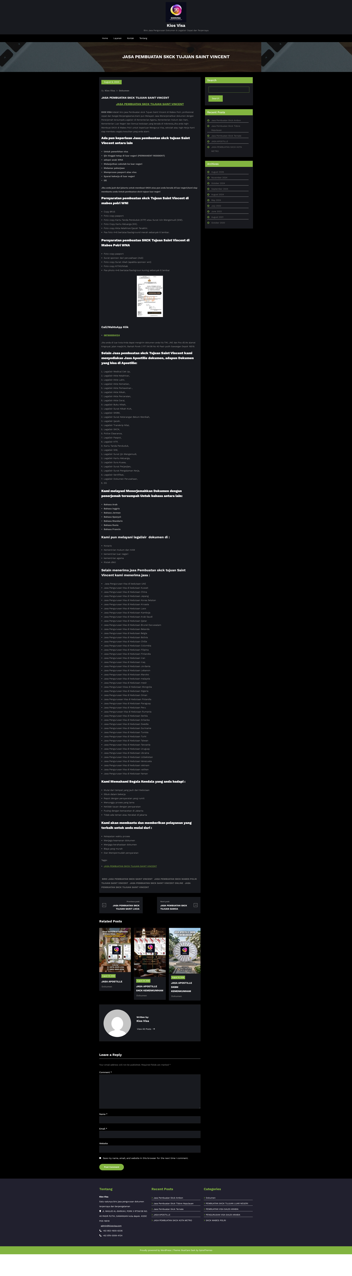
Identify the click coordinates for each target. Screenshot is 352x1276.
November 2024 (219, 177)
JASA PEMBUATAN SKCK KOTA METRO (173, 1220)
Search (215, 98)
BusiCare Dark (188, 1250)
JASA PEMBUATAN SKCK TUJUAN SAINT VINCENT (150, 104)
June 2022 (216, 211)
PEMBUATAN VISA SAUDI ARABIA (222, 1209)
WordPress (166, 1250)
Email (103, 1128)
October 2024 (218, 183)
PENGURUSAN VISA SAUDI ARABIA (223, 1215)
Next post (164, 901)
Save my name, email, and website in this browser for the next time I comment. (145, 1158)
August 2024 (217, 194)
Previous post (133, 901)
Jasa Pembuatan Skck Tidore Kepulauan (173, 1203)
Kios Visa (176, 25)
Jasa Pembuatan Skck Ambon (226, 120)
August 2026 (217, 172)
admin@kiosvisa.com (111, 1226)
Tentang (143, 38)
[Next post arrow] (195, 905)
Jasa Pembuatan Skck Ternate (226, 136)
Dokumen (124, 90)
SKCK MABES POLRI (216, 1220)
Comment (105, 1072)
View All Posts (144, 1029)
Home (105, 38)
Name (103, 1114)
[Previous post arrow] (104, 905)
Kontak (130, 38)
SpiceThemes (205, 1250)
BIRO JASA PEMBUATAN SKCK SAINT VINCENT (127, 879)
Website (103, 1143)
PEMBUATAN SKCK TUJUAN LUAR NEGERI (227, 1203)
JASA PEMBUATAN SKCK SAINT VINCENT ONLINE (156, 883)
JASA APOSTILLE (111, 981)
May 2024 (216, 200)
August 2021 (217, 217)
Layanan (117, 38)
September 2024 (219, 189)
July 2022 (216, 206)
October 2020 (218, 223)
